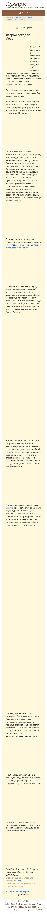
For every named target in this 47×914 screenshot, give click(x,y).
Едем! (19, 880)
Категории (25, 27)
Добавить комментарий (17, 891)
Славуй (9, 508)
